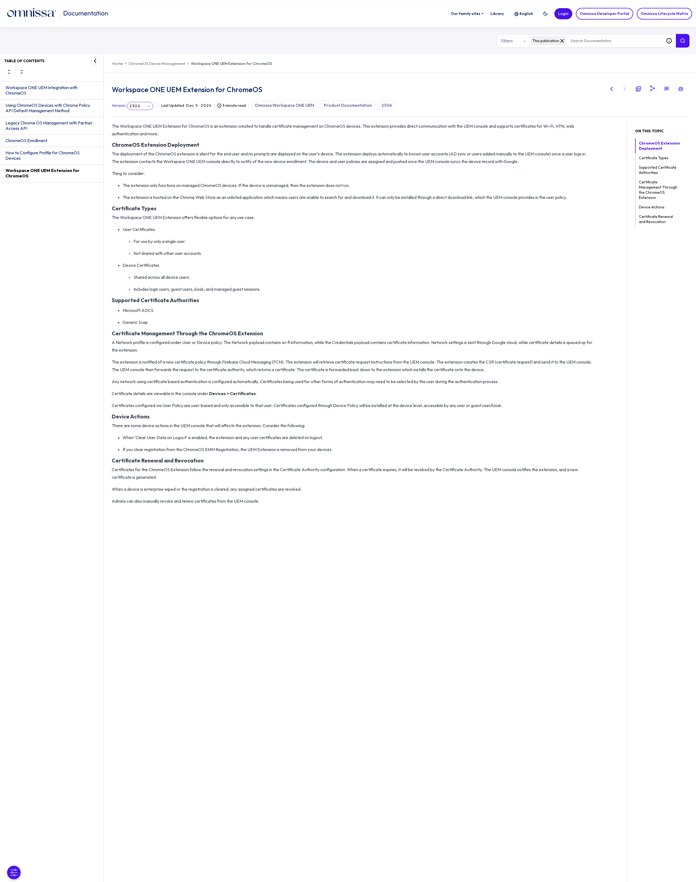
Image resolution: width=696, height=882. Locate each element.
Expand (9, 71)
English (526, 13)
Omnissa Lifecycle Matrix (664, 13)
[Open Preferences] (14, 872)
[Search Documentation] (682, 41)
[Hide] (95, 61)
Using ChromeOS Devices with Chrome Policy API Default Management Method (47, 107)
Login (563, 13)
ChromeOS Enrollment (26, 140)
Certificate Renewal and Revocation (656, 219)
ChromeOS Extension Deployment (659, 146)
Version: (119, 105)
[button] (545, 13)
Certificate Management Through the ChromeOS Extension (658, 190)
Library (497, 13)
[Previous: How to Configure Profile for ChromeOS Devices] (611, 89)
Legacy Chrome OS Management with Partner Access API (48, 125)
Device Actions (651, 207)
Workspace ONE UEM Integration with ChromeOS (41, 90)
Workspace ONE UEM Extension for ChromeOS (42, 173)
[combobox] (596, 41)
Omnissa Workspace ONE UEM (284, 105)
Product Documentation (348, 105)
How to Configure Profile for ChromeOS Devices (42, 155)
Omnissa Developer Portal (604, 13)
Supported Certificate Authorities (657, 170)
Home (117, 63)
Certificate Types (653, 157)
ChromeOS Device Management (156, 63)
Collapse (21, 71)
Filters (507, 40)
